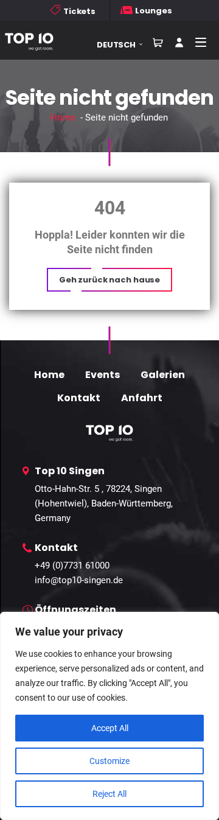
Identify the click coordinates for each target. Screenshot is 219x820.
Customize (109, 761)
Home (62, 117)
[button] (124, 45)
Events (102, 375)
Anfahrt (141, 398)
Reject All (109, 794)
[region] (109, 716)
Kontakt (78, 398)
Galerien (163, 375)
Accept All (109, 728)
